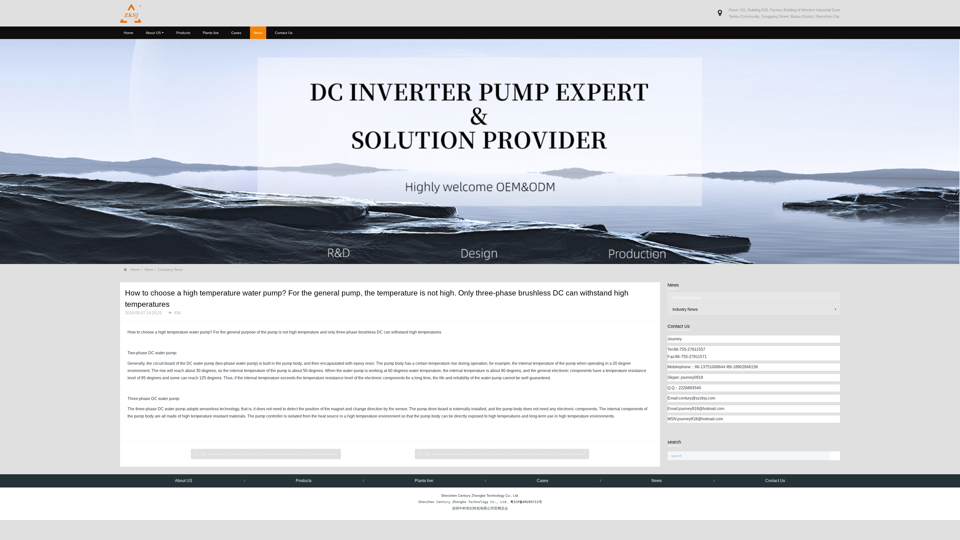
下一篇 (502, 454)
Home (128, 33)
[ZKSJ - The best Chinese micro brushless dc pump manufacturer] (130, 13)
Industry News (685, 309)
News (148, 270)
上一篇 (266, 454)
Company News (170, 270)
